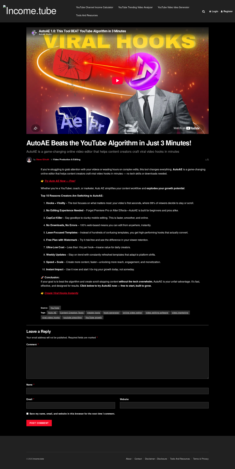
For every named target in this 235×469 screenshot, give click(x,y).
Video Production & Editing (66, 159)
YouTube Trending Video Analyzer (135, 7)
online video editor (132, 312)
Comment (32, 344)
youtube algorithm (72, 317)
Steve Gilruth (42, 159)
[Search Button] (203, 11)
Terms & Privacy (201, 458)
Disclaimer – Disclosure (156, 458)
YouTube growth (94, 317)
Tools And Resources (87, 15)
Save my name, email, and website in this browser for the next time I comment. (72, 413)
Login (214, 11)
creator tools (93, 312)
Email (30, 399)
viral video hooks (51, 317)
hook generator (111, 312)
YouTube (55, 307)
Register (228, 11)
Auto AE (52, 312)
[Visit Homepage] (35, 11)
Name (30, 384)
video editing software (157, 312)
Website (124, 399)
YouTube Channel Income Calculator (94, 7)
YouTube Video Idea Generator (173, 7)
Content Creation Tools (72, 312)
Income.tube (38, 458)
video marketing (180, 312)
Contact (138, 458)
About (128, 458)
